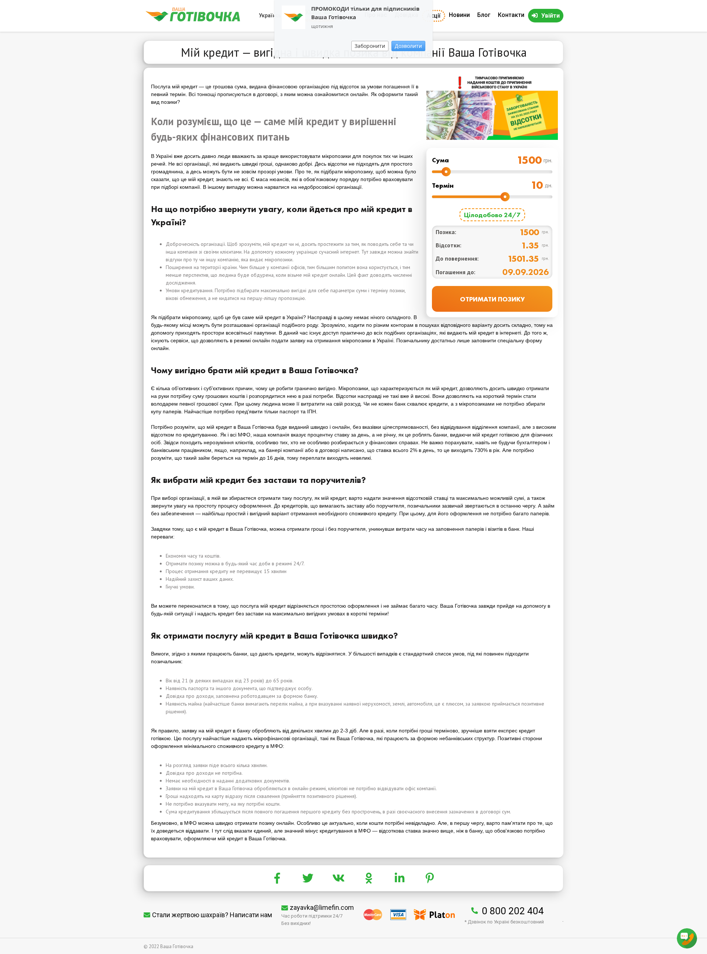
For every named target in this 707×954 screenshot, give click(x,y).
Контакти (511, 14)
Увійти (550, 15)
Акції (433, 15)
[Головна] (193, 19)
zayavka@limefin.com (322, 907)
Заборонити (370, 45)
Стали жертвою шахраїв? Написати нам (212, 915)
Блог (483, 14)
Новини (459, 14)
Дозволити (408, 45)
